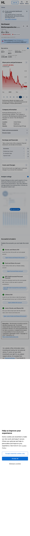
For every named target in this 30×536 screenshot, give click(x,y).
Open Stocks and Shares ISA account (15, 257)
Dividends (6, 148)
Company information (9, 109)
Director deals (6, 133)
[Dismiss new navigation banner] (27, 11)
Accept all (15, 458)
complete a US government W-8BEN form (16, 42)
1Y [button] (20, 97)
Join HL (15, 2)
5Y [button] (23, 97)
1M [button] (10, 97)
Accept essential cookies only (15, 453)
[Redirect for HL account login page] (15, 209)
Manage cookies (15, 464)
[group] (15, 97)
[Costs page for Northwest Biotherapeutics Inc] (15, 167)
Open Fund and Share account (15, 271)
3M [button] (13, 97)
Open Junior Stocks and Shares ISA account (15, 316)
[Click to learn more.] (28, 48)
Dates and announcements (10, 130)
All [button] (26, 97)
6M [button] (17, 97)
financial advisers (10, 358)
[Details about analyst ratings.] (28, 176)
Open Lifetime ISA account (15, 302)
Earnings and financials (10, 140)
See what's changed (10, 19)
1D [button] (3, 97)
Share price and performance (12, 62)
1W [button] (7, 97)
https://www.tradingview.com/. (10, 336)
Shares (3, 7)
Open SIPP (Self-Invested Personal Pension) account (14, 288)
